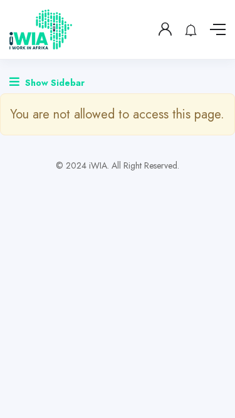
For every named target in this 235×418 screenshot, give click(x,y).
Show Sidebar (54, 82)
